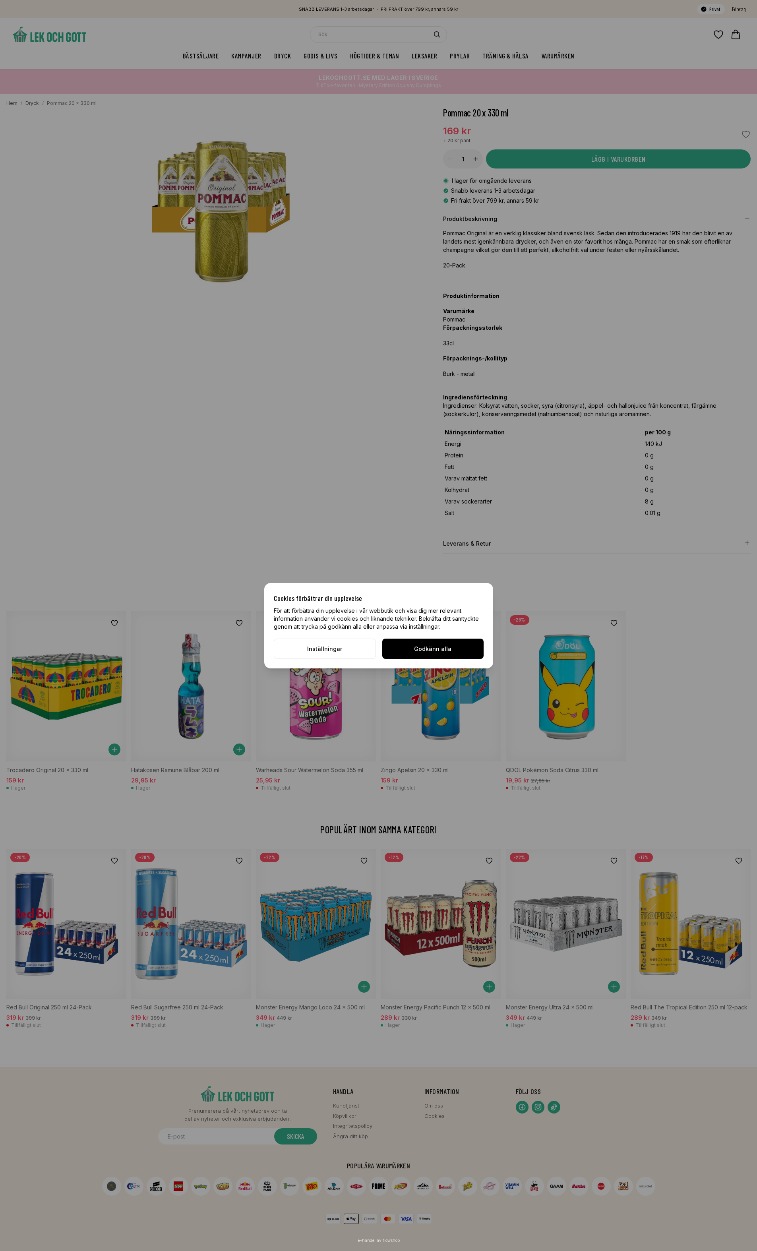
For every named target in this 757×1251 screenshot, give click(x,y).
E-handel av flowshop (379, 1240)
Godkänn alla (432, 648)
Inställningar (324, 648)
